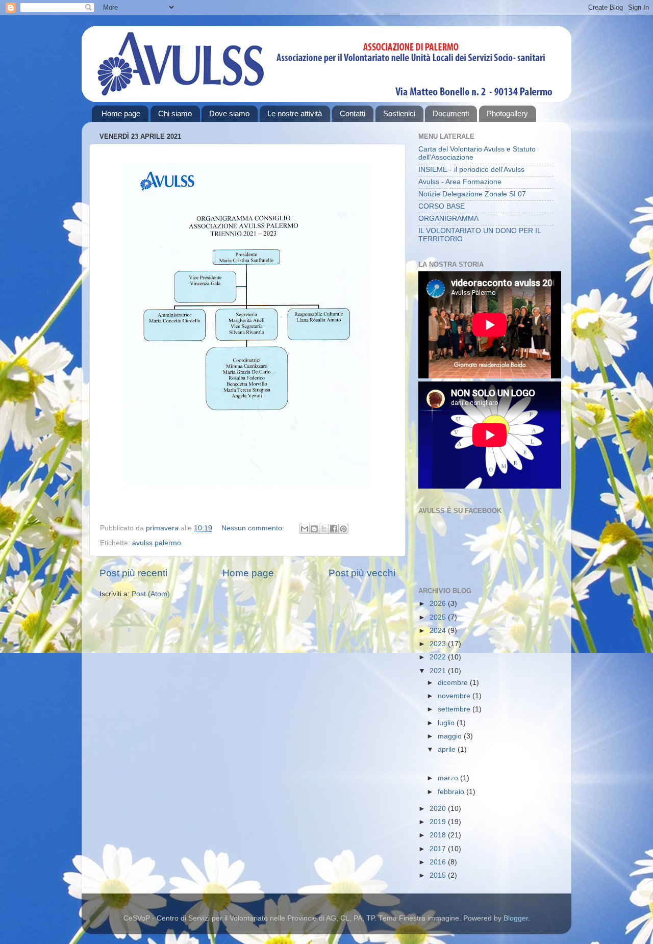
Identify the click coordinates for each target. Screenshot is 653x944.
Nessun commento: (253, 528)
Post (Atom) (151, 594)
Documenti (451, 113)
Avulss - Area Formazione (459, 182)
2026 (439, 603)
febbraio (452, 792)
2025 (439, 617)
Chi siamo (175, 113)
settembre (455, 709)
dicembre (454, 682)
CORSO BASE (441, 206)
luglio (447, 723)
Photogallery (507, 113)
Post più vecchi (362, 573)
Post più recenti (133, 573)
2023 (439, 644)
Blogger (516, 918)
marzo (449, 778)
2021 (439, 671)
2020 (439, 808)
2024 (439, 630)
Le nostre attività (294, 113)
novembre (455, 696)
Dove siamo (229, 113)
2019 (439, 822)
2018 (439, 835)
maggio (451, 736)
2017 (439, 849)
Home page (121, 113)
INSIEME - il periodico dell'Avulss (471, 169)
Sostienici (399, 113)
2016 (439, 862)
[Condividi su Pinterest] (343, 529)
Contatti (352, 113)
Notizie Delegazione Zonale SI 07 (472, 194)
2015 (439, 875)
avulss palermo (156, 543)
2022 (439, 657)
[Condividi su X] (324, 529)
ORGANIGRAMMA (448, 218)
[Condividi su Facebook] (334, 529)
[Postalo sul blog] (314, 529)
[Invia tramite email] (304, 529)
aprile (448, 749)
